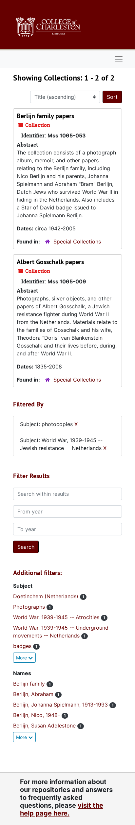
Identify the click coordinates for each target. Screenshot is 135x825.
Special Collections (77, 241)
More (22, 657)
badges (23, 646)
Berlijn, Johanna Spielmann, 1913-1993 (61, 704)
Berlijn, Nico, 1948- (37, 715)
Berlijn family (30, 683)
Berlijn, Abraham (34, 694)
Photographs (30, 606)
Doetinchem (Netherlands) (46, 596)
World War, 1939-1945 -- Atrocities (57, 617)
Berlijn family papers (45, 116)
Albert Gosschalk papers (50, 262)
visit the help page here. (61, 809)
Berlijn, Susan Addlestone (45, 725)
